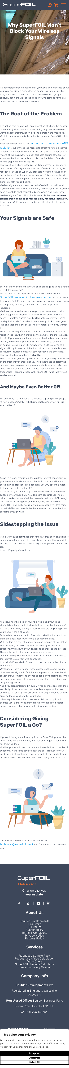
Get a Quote (34, 961)
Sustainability (34, 930)
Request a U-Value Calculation (34, 958)
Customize (34, 1057)
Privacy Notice (34, 935)
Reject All (34, 1062)
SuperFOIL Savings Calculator (34, 964)
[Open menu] (63, 5)
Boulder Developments (34, 921)
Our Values (35, 927)
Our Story (34, 924)
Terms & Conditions (34, 932)
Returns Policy (34, 938)
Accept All (34, 1053)
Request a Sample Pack (34, 955)
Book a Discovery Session (35, 967)
